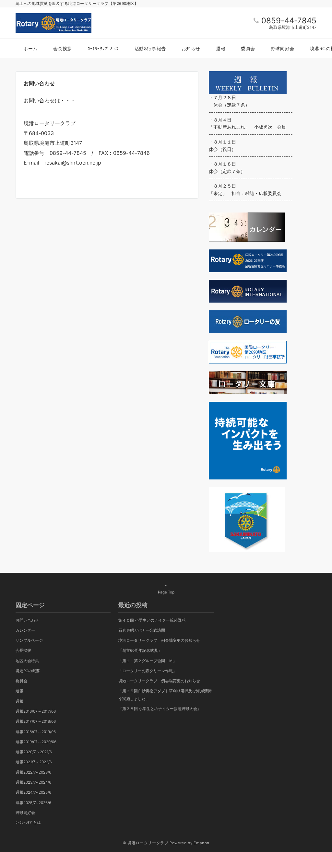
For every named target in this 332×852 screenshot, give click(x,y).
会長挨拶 (23, 650)
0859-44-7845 (288, 20)
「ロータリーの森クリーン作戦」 (147, 671)
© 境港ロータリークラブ (146, 843)
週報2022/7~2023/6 (33, 772)
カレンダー (25, 630)
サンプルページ (29, 640)
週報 (19, 691)
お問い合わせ (27, 620)
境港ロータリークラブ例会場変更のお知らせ (159, 640)
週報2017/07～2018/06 (36, 721)
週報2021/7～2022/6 (34, 762)
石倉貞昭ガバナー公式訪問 (141, 630)
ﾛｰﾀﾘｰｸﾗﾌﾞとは (28, 823)
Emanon (201, 843)
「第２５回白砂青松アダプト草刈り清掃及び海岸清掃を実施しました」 (165, 695)
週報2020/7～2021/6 (34, 752)
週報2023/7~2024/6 (33, 782)
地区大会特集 (27, 661)
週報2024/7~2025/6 (33, 792)
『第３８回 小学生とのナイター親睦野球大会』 (159, 709)
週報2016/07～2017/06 (36, 711)
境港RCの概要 (28, 671)
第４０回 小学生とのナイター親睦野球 (151, 620)
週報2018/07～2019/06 (36, 732)
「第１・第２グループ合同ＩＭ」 (147, 661)
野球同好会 (25, 813)
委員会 (21, 681)
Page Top (166, 592)
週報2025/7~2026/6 (33, 802)
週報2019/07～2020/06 (36, 742)
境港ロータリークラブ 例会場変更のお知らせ (159, 681)
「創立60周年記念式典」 (140, 650)
